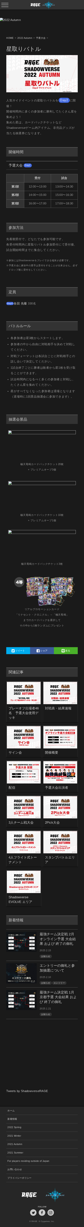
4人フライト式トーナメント (23, 859)
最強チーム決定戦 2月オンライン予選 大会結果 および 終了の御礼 (58, 939)
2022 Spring (14, 1127)
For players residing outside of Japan (28, 1161)
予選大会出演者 (56, 787)
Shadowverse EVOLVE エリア (20, 899)
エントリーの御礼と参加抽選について (57, 968)
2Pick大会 (52, 822)
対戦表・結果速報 (58, 708)
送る (67, 650)
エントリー (59, 983)
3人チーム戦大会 (21, 822)
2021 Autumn (14, 1144)
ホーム (11, 1110)
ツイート (20, 650)
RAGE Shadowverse (42, 5)
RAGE (24, 1195)
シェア (43, 650)
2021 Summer (15, 1152)
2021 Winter (14, 1135)
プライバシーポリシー (19, 1178)
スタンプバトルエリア (60, 859)
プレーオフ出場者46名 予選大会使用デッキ (24, 712)
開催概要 (51, 752)
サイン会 (15, 752)
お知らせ (45, 956)
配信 (12, 787)
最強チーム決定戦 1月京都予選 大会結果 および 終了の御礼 (58, 997)
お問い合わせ (14, 1169)
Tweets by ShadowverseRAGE (27, 1091)
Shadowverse (60, 1195)
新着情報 (12, 1119)
